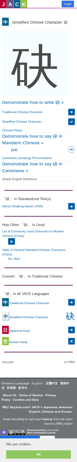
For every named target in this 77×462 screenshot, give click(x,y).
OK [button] (38, 454)
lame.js (47, 419)
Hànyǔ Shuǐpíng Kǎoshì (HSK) (22, 206)
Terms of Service (31, 395)
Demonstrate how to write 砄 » (33, 102)
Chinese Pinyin (12, 130)
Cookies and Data (26, 399)
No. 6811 (14, 258)
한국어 (22, 387)
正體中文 (52, 383)
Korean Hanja (15, 341)
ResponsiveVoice (36, 430)
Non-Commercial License (41, 432)
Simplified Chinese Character (21, 121)
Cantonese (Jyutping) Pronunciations (27, 158)
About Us (9, 395)
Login (68, 4)
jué (14, 149)
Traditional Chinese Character (22, 112)
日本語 (11, 387)
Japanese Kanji (16, 330)
